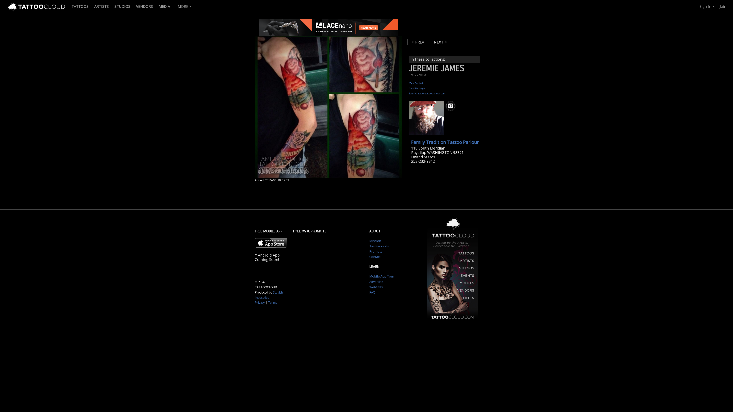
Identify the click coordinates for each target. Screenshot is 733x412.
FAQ (372, 292)
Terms (272, 303)
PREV (419, 42)
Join (723, 6)
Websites (376, 287)
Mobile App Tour (381, 276)
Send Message (417, 88)
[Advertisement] (438, 28)
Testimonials (379, 246)
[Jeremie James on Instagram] (451, 106)
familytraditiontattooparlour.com (427, 93)
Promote (375, 251)
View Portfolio (416, 83)
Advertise (376, 282)
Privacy (260, 303)
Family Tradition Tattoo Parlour (445, 142)
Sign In (705, 6)
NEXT (439, 42)
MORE (183, 6)
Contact (374, 257)
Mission (375, 241)
